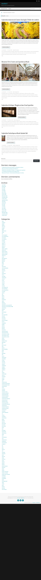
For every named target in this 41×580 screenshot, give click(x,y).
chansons (3, 270)
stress (3, 460)
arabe (3, 232)
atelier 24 (3, 246)
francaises (4, 318)
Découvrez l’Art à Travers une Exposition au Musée (15, 62)
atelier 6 (3, 247)
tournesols (14, 54)
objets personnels (9, 149)
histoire (36, 94)
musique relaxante (5, 406)
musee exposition (14, 96)
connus (3, 283)
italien (3, 338)
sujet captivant (26, 124)
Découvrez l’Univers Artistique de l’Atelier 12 (10, 168)
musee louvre (4, 386)
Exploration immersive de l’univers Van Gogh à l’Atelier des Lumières (20, 20)
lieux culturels (7, 96)
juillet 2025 (4, 202)
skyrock (3, 449)
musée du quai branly (6, 383)
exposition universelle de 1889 (7, 306)
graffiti (3, 324)
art (3, 51)
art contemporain (5, 236)
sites (3, 448)
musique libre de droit (6, 404)
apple (3, 229)
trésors (3, 97)
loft (2, 354)
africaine (3, 226)
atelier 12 (3, 243)
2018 (3, 221)
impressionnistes (5, 332)
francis (3, 321)
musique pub (4, 405)
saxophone (4, 441)
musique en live (5, 401)
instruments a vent (5, 335)
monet (3, 378)
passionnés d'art (16, 124)
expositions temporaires (30, 94)
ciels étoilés (21, 51)
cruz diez (3, 291)
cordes (3, 284)
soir (2, 450)
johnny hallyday (5, 349)
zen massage (4, 489)
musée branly (4, 382)
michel (3, 372)
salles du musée (24, 151)
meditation (4, 365)
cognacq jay (4, 277)
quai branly (4, 431)
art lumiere (4, 237)
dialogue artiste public (32, 121)
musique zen (4, 409)
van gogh (24, 54)
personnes (4, 426)
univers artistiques (11, 125)
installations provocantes (25, 148)
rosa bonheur (4, 437)
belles (3, 263)
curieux (31, 51)
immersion (3, 96)
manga (3, 360)
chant (3, 272)
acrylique (3, 222)
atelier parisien (4, 254)
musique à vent (4, 391)
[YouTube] (36, 1)
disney (3, 298)
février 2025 (4, 209)
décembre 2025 (4, 196)
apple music (4, 230)
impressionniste (5, 331)
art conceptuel (4, 235)
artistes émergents (16, 93)
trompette (4, 477)
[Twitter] (38, 1)
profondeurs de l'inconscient (11, 151)
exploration (20, 94)
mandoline (4, 358)
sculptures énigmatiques (31, 151)
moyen (3, 379)
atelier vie (3, 255)
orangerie (3, 416)
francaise (3, 317)
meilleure (3, 368)
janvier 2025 (4, 211)
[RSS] (39, 1)
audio (3, 257)
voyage (25, 152)
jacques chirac (4, 340)
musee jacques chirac (6, 384)
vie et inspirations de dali (19, 152)
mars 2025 (4, 208)
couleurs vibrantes (27, 51)
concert (3, 279)
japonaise (3, 342)
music (3, 387)
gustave (3, 327)
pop (2, 428)
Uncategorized (17, 120)
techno (3, 463)
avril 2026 (3, 190)
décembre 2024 (4, 212)
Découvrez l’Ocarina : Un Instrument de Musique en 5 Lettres (13, 172)
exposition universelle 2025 (7, 305)
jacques (3, 339)
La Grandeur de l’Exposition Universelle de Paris (10, 171)
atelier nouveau (5, 252)
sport (3, 455)
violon (3, 483)
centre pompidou (5, 268)
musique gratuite (5, 402)
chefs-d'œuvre (21, 93)
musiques (3, 411)
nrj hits (3, 415)
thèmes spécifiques (34, 96)
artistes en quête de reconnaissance (10, 121)
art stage (3, 241)
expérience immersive (9, 148)
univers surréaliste (12, 152)
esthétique (16, 94)
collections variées (27, 93)
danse (3, 295)
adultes (3, 225)
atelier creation (4, 248)
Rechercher (3, 158)
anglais (3, 228)
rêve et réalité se (19, 151)
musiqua (3, 389)
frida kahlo (4, 323)
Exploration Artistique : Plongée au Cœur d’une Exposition (17, 105)
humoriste (4, 329)
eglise (3, 301)
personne (3, 424)
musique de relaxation (6, 398)
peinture (21, 96)
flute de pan (4, 312)
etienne (3, 302)
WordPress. (38, 502)
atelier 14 (3, 244)
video (3, 482)
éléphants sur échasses (30, 146)
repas (3, 434)
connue (3, 281)
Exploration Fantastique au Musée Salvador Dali (15, 133)
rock (2, 435)
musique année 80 (5, 393)
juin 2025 (3, 204)
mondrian (3, 376)
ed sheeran (4, 299)
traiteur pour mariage (6, 474)
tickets (3, 470)
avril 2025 (3, 207)
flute (3, 310)
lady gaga (3, 353)
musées (18, 96)
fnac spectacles (4, 314)
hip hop (3, 328)
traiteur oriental (5, 472)
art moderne (4, 239)
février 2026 (4, 193)
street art (3, 459)
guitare (3, 325)
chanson (3, 269)
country (3, 285)
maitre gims (4, 357)
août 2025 (3, 201)
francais (3, 316)
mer (2, 371)
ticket (3, 468)
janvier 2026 (4, 194)
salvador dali (18, 145)
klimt (3, 351)
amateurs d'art (5, 93)
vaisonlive (4, 50)
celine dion (4, 266)
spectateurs (22, 124)
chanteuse (4, 273)
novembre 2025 (4, 197)
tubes (3, 479)
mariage (3, 361)
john (3, 346)
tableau (3, 461)
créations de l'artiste (7, 146)
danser (3, 296)
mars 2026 (4, 191)
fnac (2, 313)
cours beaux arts (5, 287)
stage (3, 457)
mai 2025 (3, 205)
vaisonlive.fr (4, 4)
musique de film (5, 397)
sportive (3, 456)
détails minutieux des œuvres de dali (20, 146)
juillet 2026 (4, 186)
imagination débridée (16, 148)
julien (3, 350)
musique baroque (5, 394)
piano (3, 427)
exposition (4, 303)
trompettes (4, 478)
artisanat (10, 93)
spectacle (3, 453)
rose (2, 438)
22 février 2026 (10, 120)
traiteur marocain (5, 471)
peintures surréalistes (30, 149)
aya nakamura (4, 258)
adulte (3, 224)
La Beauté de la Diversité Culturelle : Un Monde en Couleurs (12, 167)
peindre (3, 420)
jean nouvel (4, 345)
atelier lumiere (16, 50)
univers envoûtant (20, 54)
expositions (24, 94)
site (2, 446)
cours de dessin (4, 288)
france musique (5, 320)
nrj (2, 413)
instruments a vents (5, 336)
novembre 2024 (4, 213)
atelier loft (4, 250)
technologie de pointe (8, 54)
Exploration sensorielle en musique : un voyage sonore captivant (13, 170)
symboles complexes (5, 152)
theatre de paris (5, 466)
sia (2, 445)
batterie (3, 261)
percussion (4, 423)
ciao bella (3, 276)
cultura (3, 292)
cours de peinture (5, 290)
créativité (9, 94)
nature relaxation (5, 412)
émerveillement (36, 51)
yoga (3, 485)
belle (3, 262)
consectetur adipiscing (20, 497)
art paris (3, 240)
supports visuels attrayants (33, 124)
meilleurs (3, 369)
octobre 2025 (4, 198)
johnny (3, 347)
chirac (3, 274)
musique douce (4, 400)
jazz (2, 343)
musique (3, 390)
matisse (3, 364)
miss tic (3, 375)
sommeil (3, 452)
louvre (3, 356)
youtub (3, 486)
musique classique (5, 395)
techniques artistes (5, 125)
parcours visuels (11, 124)
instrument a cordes (5, 334)
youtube (3, 488)
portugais (3, 430)
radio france (4, 433)
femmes (3, 309)
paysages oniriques (23, 149)
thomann (3, 467)
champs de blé (16, 51)
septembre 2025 (5, 200)
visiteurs (5, 97)
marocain (3, 362)
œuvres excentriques (15, 149)
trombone (4, 475)
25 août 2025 (10, 145)
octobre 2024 (4, 215)
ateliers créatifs (19, 121)
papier (3, 419)
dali (14, 145)
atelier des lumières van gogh (9, 51)
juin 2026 (3, 187)
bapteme (3, 259)
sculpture (29, 96)
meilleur (3, 367)
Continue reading (5, 47)
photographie (25, 96)
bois (2, 265)
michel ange (4, 373)
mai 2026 (3, 189)
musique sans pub (5, 408)
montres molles (32, 148)
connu (3, 280)
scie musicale (4, 442)
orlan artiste (4, 417)
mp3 (2, 380)
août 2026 (3, 185)
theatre (3, 464)
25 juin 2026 (10, 50)
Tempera (33, 502)
